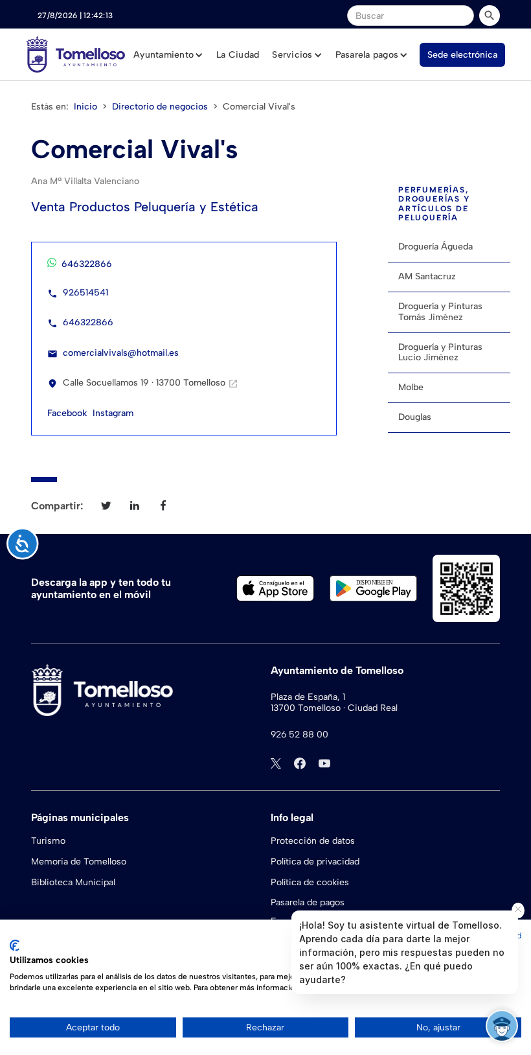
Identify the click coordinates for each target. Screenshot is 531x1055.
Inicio (85, 106)
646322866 (87, 264)
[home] (75, 54)
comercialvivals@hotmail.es (121, 352)
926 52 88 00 (299, 735)
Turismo (48, 840)
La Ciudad (237, 54)
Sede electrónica (462, 54)
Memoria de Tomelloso (78, 861)
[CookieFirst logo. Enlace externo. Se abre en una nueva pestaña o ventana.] (14, 945)
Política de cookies (310, 882)
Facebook (67, 413)
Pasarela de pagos (308, 902)
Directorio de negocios (160, 106)
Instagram (113, 413)
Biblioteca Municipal (73, 882)
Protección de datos (313, 840)
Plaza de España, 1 (308, 697)
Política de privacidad (315, 861)
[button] (168, 55)
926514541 (85, 292)
